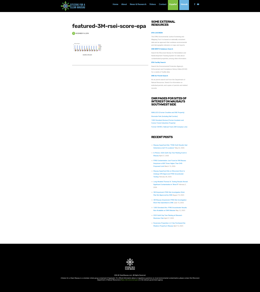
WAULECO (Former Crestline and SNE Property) (167, 112)
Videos (152, 4)
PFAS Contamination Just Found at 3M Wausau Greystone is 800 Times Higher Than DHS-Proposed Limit (169, 163)
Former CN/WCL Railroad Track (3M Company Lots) (169, 127)
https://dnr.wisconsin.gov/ (129, 280)
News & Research (138, 4)
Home (115, 4)
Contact (162, 4)
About (124, 4)
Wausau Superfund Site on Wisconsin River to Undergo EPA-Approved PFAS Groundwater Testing (169, 174)
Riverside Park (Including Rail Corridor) (164, 116)
